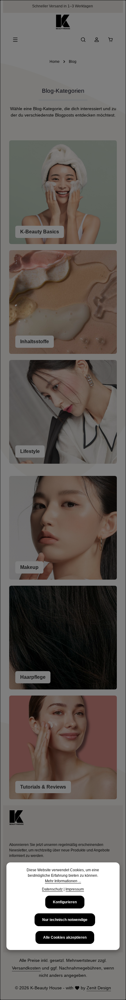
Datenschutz (52, 889)
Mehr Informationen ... (63, 881)
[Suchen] (83, 40)
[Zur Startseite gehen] (63, 22)
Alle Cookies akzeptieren (65, 937)
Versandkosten (26, 968)
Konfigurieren (65, 902)
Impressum (74, 889)
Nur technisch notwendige (64, 920)
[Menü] (15, 40)
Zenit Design (99, 987)
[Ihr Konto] (97, 40)
